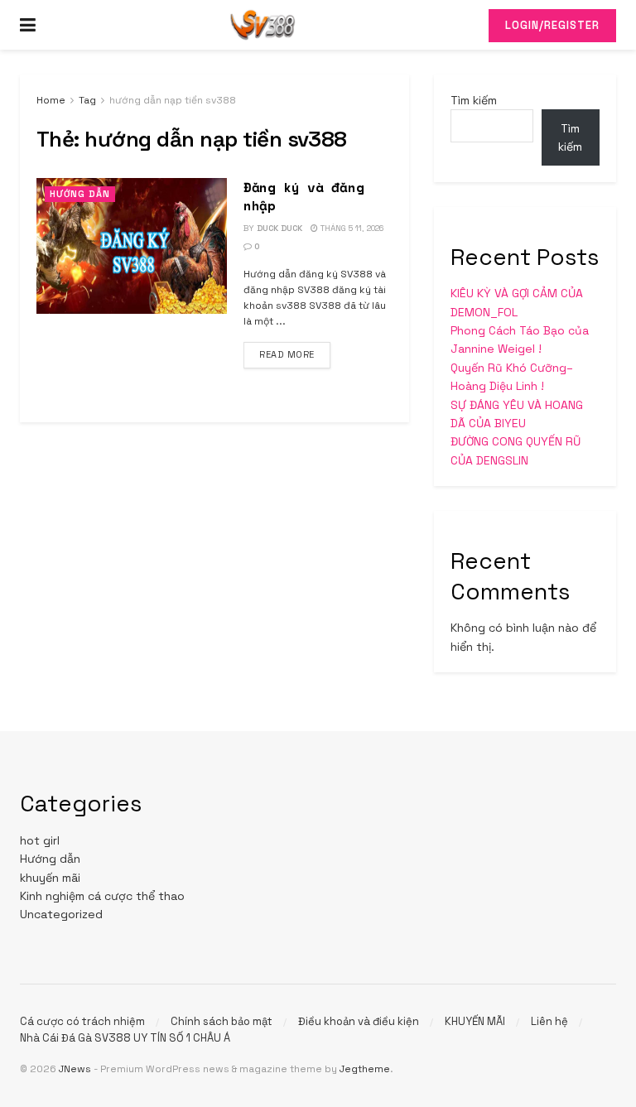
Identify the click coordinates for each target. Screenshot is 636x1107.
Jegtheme (365, 1069)
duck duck (279, 228)
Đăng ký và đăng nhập (303, 196)
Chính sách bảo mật (221, 1021)
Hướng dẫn (80, 194)
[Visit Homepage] (262, 24)
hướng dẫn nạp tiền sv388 (172, 100)
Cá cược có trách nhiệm (82, 1021)
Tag (87, 100)
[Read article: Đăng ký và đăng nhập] (131, 246)
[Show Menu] (28, 25)
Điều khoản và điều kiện (358, 1021)
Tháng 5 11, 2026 (350, 228)
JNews (75, 1069)
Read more (294, 354)
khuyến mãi (50, 877)
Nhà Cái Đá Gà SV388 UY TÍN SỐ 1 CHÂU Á (125, 1038)
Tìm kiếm (473, 100)
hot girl (40, 840)
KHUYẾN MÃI (475, 1021)
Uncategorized (61, 914)
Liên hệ (549, 1021)
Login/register (552, 25)
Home (50, 100)
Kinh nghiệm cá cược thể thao (102, 895)
